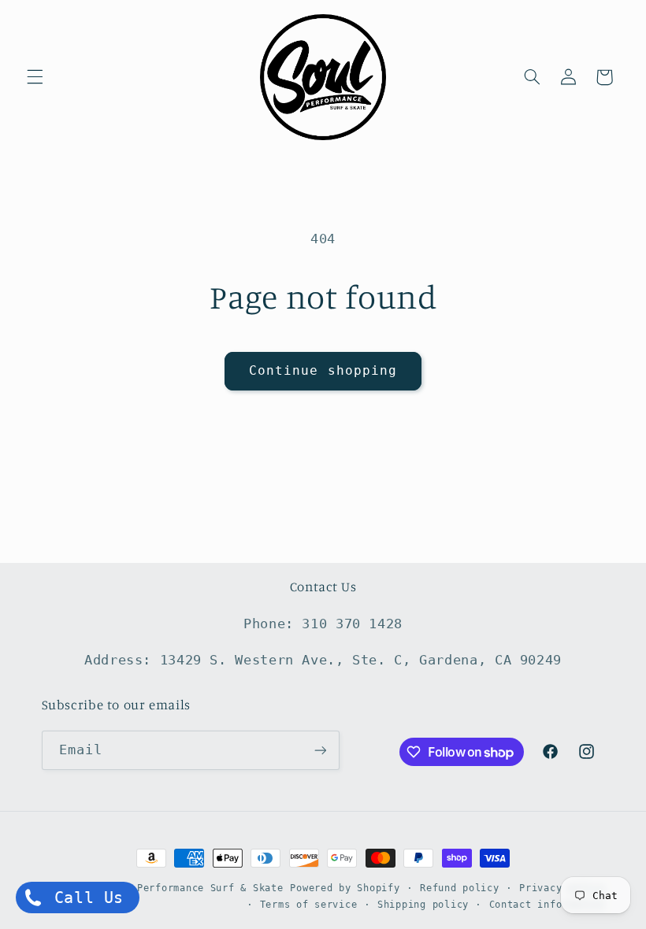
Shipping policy (423, 904)
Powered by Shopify (344, 888)
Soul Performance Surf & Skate (194, 888)
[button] (35, 77)
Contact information (547, 904)
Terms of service (309, 904)
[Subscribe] (320, 750)
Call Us (84, 897)
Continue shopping (323, 370)
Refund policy (459, 888)
